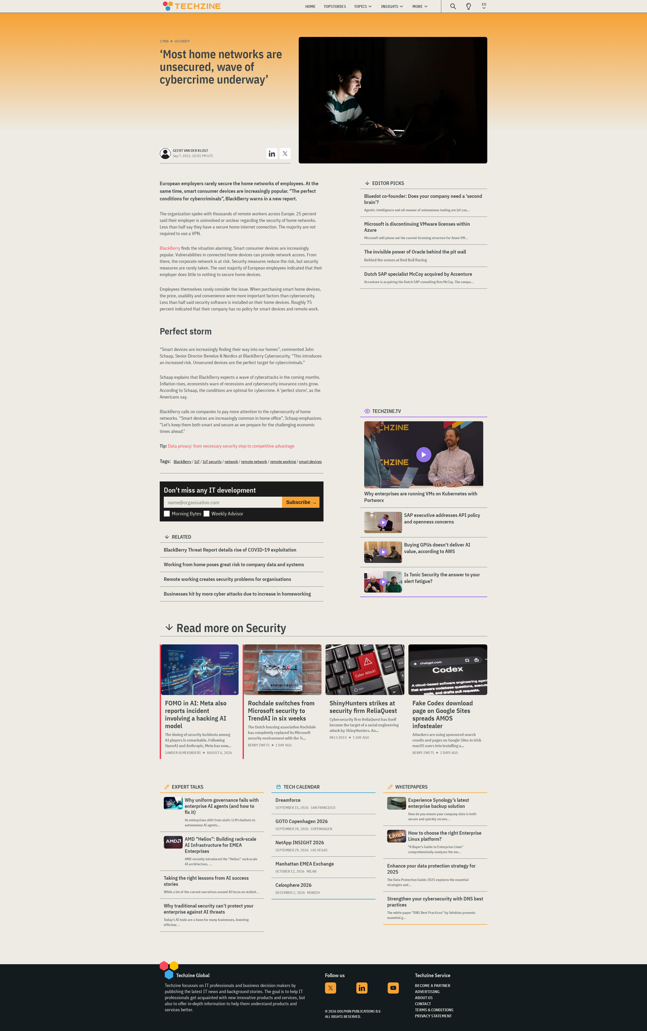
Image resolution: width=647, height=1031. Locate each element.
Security (182, 41)
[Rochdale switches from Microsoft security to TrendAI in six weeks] (282, 669)
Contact (423, 1003)
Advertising (427, 991)
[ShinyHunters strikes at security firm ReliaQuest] (365, 669)
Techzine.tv (386, 411)
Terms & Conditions (434, 1009)
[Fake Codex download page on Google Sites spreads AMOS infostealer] (447, 669)
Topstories (335, 6)
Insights (389, 6)
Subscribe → (301, 502)
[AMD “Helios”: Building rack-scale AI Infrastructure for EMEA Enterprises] (173, 851)
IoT (197, 461)
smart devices (310, 461)
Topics (360, 6)
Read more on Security (231, 627)
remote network (254, 461)
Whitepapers (411, 786)
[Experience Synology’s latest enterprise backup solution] (396, 809)
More (417, 6)
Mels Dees (338, 737)
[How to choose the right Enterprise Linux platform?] (396, 842)
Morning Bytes (186, 513)
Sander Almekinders (183, 752)
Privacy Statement (433, 1015)
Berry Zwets (259, 745)
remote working (283, 461)
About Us (424, 997)
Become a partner (432, 985)
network (231, 461)
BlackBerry (170, 248)
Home (310, 6)
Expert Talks (187, 786)
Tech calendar (302, 786)
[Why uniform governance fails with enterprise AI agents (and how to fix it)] (173, 812)
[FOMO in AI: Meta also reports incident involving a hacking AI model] (200, 669)
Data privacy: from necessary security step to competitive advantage (231, 446)
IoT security (212, 461)
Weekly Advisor (227, 513)
